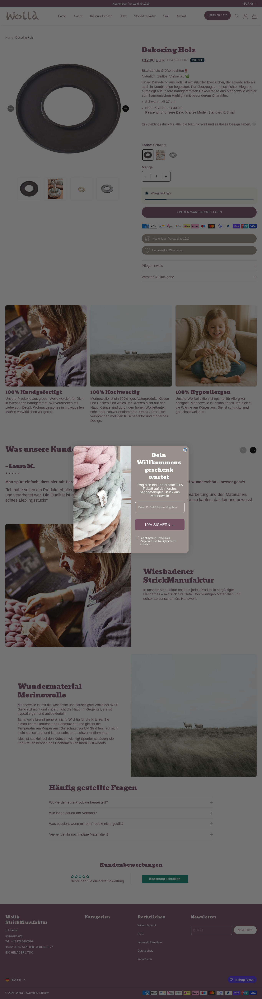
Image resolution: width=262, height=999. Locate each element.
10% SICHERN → (159, 525)
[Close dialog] (185, 449)
